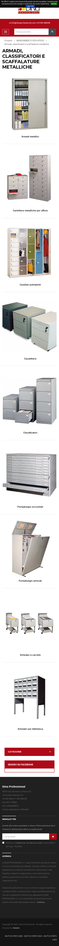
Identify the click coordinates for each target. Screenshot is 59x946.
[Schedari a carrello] (29, 623)
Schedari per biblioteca (30, 729)
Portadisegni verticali (30, 581)
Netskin (16, 928)
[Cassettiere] (29, 327)
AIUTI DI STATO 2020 (14, 936)
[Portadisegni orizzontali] (29, 475)
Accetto (53, 4)
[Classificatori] (29, 401)
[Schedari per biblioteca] (29, 697)
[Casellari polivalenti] (29, 253)
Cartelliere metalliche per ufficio (30, 210)
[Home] (29, 8)
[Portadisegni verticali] (29, 549)
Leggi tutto (30, 6)
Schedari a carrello (30, 655)
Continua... (41, 902)
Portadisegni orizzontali (30, 507)
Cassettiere (30, 359)
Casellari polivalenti (30, 285)
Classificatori (30, 433)
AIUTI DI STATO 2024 (33, 936)
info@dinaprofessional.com (23, 23)
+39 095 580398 (43, 23)
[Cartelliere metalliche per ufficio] (29, 179)
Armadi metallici (30, 136)
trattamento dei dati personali (28, 843)
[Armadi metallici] (29, 105)
